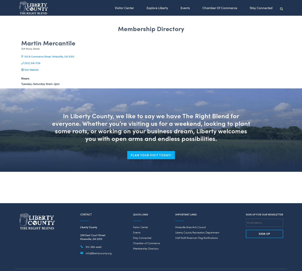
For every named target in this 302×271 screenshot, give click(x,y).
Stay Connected (142, 237)
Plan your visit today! (151, 155)
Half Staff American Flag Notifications (196, 237)
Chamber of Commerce (146, 243)
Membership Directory (146, 248)
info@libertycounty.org (99, 253)
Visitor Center (140, 227)
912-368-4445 (94, 247)
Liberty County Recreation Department (197, 232)
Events (136, 232)
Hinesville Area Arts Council (190, 227)
